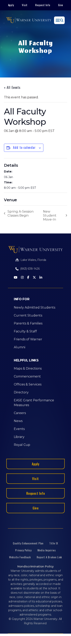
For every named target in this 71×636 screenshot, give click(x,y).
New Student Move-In (49, 215)
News (18, 421)
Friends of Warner (28, 339)
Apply (11, 5)
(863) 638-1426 (30, 268)
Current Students (28, 315)
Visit (24, 5)
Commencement (27, 376)
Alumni (19, 347)
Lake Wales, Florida (33, 260)
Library (19, 437)
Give (60, 5)
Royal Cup (22, 445)
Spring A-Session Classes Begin (20, 213)
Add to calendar (24, 147)
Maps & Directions (28, 368)
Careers (20, 413)
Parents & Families (28, 323)
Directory (21, 392)
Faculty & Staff (25, 331)
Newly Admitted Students (34, 307)
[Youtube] (15, 278)
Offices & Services (27, 384)
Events (19, 429)
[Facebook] (28, 278)
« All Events (12, 87)
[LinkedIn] (40, 278)
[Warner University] (29, 20)
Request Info (42, 5)
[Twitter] (34, 278)
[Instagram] (22, 278)
